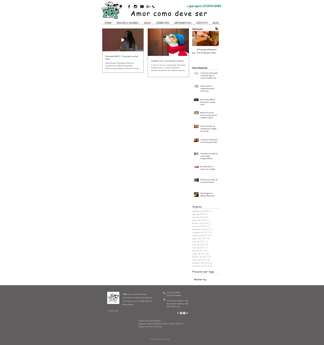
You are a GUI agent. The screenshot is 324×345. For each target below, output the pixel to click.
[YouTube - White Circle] (181, 313)
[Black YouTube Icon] (142, 6)
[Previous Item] (196, 39)
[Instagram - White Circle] (184, 313)
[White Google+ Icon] (187, 313)
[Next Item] (215, 39)
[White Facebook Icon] (178, 313)
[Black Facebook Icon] (129, 6)
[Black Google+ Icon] (148, 6)
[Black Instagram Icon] (135, 6)
